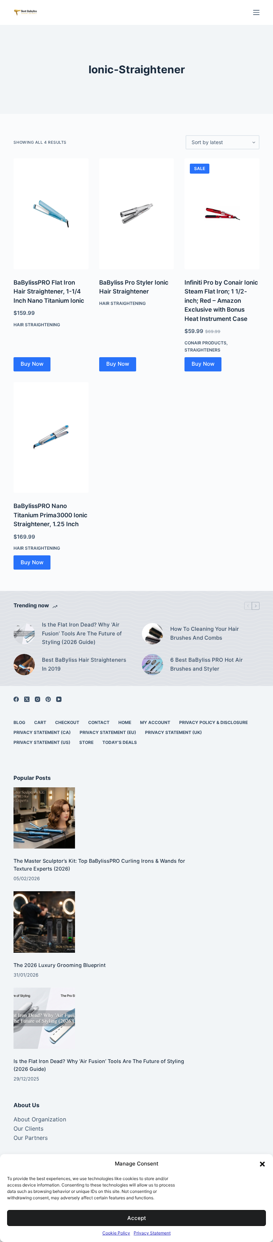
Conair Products (205, 342)
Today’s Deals (119, 742)
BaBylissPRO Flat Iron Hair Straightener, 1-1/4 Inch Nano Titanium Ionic (49, 291)
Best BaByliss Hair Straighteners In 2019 (84, 664)
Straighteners (202, 350)
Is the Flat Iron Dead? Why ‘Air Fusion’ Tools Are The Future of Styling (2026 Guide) (82, 633)
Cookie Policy (116, 1233)
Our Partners (31, 1137)
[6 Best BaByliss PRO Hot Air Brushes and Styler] (152, 664)
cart (40, 722)
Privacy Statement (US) (42, 742)
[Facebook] (16, 699)
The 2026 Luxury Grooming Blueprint (60, 965)
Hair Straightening (37, 324)
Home (124, 722)
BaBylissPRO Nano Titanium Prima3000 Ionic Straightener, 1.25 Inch (50, 515)
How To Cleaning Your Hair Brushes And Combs (204, 633)
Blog (19, 722)
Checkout (67, 722)
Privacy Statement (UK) (173, 732)
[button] (262, 1164)
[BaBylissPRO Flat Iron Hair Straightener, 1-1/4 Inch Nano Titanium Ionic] (51, 213)
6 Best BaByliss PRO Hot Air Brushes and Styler (206, 664)
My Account (155, 722)
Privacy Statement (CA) (42, 732)
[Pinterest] (48, 699)
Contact (98, 722)
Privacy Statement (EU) (108, 732)
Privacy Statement (152, 1233)
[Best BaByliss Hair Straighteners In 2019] (24, 664)
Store (86, 742)
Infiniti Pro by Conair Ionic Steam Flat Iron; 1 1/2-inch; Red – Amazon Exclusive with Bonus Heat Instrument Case (221, 300)
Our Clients (28, 1128)
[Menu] (256, 12)
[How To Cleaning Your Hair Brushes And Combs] (152, 633)
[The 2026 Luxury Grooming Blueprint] (44, 922)
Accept (136, 1218)
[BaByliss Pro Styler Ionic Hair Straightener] (136, 213)
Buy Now (32, 363)
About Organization (40, 1119)
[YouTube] (58, 699)
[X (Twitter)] (27, 699)
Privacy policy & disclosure (213, 722)
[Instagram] (37, 699)
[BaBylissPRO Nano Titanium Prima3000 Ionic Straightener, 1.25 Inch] (51, 437)
